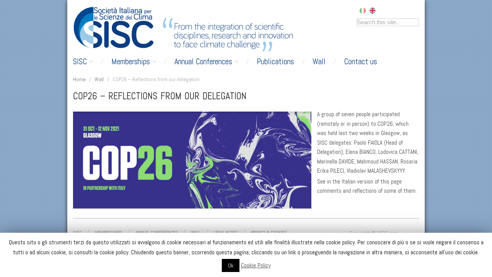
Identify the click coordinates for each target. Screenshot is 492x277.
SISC (80, 61)
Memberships (130, 61)
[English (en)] (372, 10)
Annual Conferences (203, 61)
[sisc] (115, 27)
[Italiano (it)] (362, 10)
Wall (319, 61)
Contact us (360, 61)
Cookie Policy (256, 265)
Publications (275, 61)
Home (79, 79)
